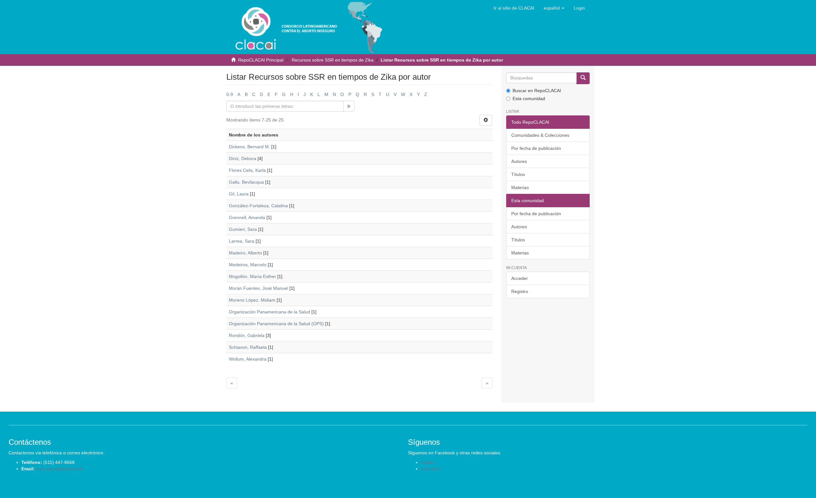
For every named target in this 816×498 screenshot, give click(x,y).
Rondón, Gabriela (247, 335)
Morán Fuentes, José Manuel (258, 288)
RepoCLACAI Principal (260, 59)
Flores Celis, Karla (247, 170)
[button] (554, 8)
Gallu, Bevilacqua (246, 182)
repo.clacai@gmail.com (59, 468)
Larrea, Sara (241, 241)
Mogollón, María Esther (252, 276)
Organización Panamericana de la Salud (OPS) (276, 323)
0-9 (229, 94)
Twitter (427, 462)
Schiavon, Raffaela (248, 347)
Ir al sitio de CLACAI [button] (514, 8)
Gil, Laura (239, 193)
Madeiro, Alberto (245, 252)
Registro (519, 291)
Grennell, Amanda (247, 217)
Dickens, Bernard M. (249, 146)
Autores (519, 161)
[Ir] (583, 78)
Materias (520, 187)
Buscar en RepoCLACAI (537, 90)
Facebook (431, 468)
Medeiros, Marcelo (247, 264)
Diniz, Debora (242, 158)
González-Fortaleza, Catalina (258, 205)
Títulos (518, 174)
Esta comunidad (529, 98)
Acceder (519, 278)
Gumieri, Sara (243, 229)
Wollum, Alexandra (247, 359)
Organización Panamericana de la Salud (269, 311)
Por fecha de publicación (536, 148)
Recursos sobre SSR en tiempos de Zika (333, 59)
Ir (348, 106)
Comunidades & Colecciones (540, 135)
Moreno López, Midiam (252, 300)
